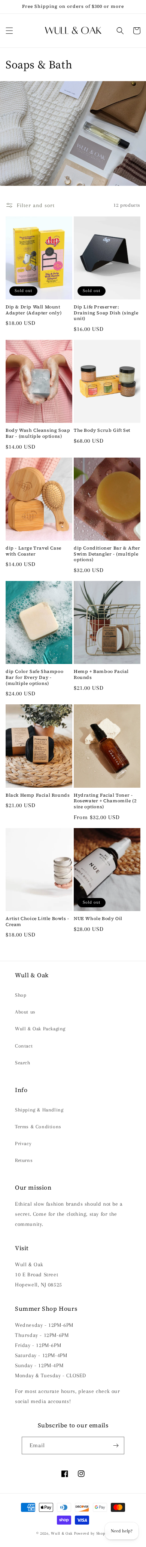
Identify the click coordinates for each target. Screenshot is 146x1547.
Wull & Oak (62, 1533)
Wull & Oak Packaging (40, 1028)
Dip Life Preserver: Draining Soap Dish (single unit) (106, 313)
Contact (24, 1046)
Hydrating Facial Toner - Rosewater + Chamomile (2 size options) (105, 801)
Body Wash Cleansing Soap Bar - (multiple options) (38, 433)
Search (22, 1062)
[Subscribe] (115, 1445)
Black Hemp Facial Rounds (38, 795)
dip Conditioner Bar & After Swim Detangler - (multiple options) (107, 554)
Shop (20, 995)
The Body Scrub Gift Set (102, 430)
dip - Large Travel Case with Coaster (33, 551)
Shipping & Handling (39, 1110)
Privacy (23, 1143)
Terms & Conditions (38, 1126)
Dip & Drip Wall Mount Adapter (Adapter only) (33, 310)
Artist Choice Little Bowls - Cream (37, 922)
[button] (9, 30)
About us (25, 1012)
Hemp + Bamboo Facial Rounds (101, 674)
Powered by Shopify (92, 1533)
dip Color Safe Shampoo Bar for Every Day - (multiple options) (34, 677)
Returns (24, 1160)
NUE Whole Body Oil (98, 919)
